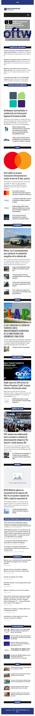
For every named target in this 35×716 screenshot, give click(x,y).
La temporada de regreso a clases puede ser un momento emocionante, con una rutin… (17, 71)
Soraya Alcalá (7, 586)
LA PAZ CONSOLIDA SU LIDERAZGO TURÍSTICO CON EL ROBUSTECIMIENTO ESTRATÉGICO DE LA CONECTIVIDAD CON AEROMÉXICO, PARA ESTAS (17, 331)
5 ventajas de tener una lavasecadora (21, 347)
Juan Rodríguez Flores (9, 612)
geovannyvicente (8, 605)
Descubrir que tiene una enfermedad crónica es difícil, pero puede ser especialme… (16, 79)
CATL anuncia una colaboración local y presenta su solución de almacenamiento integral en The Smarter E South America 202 (16, 438)
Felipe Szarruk (7, 592)
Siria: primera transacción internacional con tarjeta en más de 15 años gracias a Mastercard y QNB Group (21, 192)
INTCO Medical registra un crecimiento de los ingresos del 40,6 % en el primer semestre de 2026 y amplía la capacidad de (16, 494)
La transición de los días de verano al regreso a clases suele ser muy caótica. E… (17, 53)
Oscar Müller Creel (8, 579)
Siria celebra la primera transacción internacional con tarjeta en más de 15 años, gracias (17, 175)
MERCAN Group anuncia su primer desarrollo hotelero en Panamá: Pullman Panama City (21, 400)
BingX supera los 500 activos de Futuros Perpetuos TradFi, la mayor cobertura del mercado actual (17, 385)
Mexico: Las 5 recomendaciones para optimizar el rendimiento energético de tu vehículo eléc (16, 253)
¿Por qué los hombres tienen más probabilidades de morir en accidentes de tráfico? (21, 276)
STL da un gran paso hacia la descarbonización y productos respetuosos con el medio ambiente (20, 217)
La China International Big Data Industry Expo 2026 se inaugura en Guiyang (20, 511)
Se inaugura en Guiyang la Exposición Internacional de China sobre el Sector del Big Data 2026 (16, 548)
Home (17, 2)
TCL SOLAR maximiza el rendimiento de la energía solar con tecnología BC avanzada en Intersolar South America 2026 (21, 456)
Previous (6, 22)
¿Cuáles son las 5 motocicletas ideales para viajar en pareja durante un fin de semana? (21, 284)
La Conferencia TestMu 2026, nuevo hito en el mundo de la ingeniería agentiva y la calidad (21, 200)
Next (10, 22)
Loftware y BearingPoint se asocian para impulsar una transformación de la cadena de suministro (22, 25)
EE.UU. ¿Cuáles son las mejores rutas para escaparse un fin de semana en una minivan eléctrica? (21, 291)
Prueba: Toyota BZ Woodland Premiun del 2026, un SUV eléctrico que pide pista (21, 268)
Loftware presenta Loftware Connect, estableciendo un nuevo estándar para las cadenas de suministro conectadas (21, 139)
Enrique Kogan (7, 565)
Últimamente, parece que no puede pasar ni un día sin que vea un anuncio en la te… (17, 62)
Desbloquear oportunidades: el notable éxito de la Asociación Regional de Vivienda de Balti (15, 113)
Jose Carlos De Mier (9, 573)
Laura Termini (7, 620)
